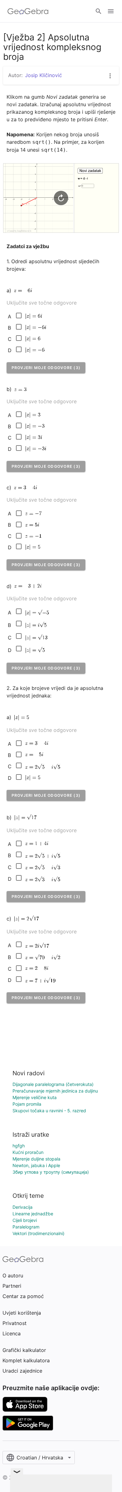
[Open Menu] (110, 11)
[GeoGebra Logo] (28, 11)
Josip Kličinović (43, 75)
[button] (46, 367)
